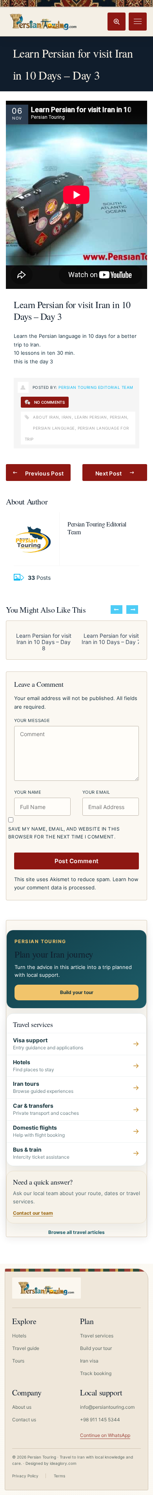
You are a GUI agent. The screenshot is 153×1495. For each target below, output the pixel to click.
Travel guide (25, 1348)
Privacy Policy (25, 1475)
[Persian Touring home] (43, 21)
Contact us (24, 1419)
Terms (59, 1475)
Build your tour (76, 992)
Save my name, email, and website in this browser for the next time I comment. (64, 833)
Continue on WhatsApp (105, 1435)
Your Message (32, 720)
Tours (18, 1361)
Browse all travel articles (76, 1232)
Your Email (96, 792)
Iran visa (89, 1361)
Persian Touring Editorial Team (95, 387)
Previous (116, 609)
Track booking (95, 1373)
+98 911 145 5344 (100, 1419)
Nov (17, 118)
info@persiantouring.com (107, 1407)
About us (21, 1407)
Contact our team (33, 1213)
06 (17, 110)
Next (132, 609)
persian (119, 417)
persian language (54, 428)
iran (67, 417)
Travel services (96, 1336)
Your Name (27, 792)
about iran (46, 417)
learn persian (91, 417)
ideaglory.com (63, 1463)
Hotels (19, 1336)
